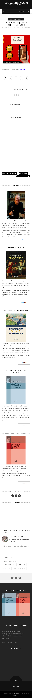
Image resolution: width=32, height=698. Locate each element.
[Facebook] (12, 495)
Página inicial (23, 173)
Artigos (5, 568)
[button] (3, 11)
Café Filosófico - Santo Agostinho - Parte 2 (16, 546)
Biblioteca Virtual (16, 19)
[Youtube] (19, 495)
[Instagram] (21, 11)
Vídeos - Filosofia (8, 561)
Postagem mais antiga (23, 176)
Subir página (16, 686)
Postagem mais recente (9, 173)
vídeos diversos (18, 568)
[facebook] (12, 578)
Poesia (20, 564)
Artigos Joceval (7, 564)
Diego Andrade (16, 693)
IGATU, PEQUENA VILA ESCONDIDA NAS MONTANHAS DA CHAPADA (19, 539)
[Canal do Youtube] (23, 11)
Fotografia (6, 557)
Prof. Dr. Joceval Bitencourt (21, 91)
